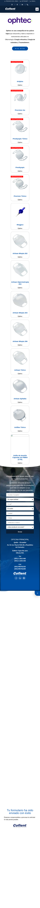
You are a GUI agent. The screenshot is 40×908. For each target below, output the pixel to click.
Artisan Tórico (20, 370)
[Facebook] (23, 578)
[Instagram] (16, 578)
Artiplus (20, 81)
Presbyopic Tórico (20, 139)
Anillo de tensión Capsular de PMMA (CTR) (20, 457)
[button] (37, 9)
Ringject (20, 225)
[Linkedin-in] (20, 578)
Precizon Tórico (20, 196)
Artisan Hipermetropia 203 (20, 283)
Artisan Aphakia (20, 399)
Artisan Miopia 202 (20, 253)
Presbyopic (20, 167)
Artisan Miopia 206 (20, 341)
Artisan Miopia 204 (20, 313)
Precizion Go (20, 110)
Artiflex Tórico (20, 427)
